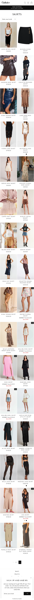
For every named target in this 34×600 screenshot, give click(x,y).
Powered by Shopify (17, 598)
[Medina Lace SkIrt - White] (24, 485)
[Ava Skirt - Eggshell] (24, 520)
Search (17, 571)
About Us (17, 574)
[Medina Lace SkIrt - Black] (26, 485)
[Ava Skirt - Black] (26, 520)
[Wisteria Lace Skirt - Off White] (24, 154)
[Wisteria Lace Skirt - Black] (26, 154)
